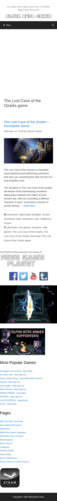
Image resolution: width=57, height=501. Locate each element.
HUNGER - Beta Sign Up (11, 396)
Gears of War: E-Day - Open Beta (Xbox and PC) (21, 378)
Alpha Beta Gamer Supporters (13, 432)
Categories (4, 447)
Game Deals (5, 454)
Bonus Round (6, 443)
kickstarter (27, 219)
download (12, 227)
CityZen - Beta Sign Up (10, 382)
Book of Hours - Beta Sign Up (13, 389)
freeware (36, 227)
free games (25, 227)
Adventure (12, 214)
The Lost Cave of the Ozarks (27, 232)
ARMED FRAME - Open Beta (13, 393)
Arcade (46, 214)
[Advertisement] (28, 61)
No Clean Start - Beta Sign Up (13, 374)
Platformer (45, 219)
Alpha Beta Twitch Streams (11, 436)
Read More (29, 205)
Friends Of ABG (7, 450)
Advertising (5, 429)
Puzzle (7, 223)
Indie (18, 219)
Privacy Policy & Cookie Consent (14, 462)
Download (9, 219)
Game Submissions (8, 458)
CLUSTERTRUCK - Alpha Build (13, 400)
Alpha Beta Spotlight (30, 214)
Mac (36, 219)
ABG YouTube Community (11, 421)
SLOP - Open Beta (8, 404)
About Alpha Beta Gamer (10, 425)
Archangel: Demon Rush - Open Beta (16, 371)
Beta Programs (6, 440)
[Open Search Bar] (53, 25)
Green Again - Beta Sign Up (12, 386)
